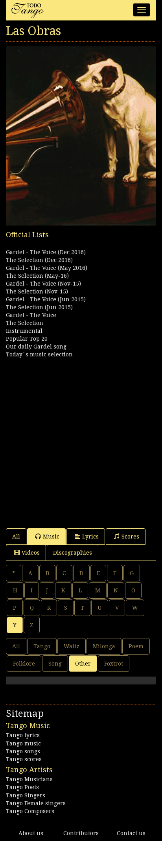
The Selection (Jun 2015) (39, 307)
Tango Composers (30, 811)
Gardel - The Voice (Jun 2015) (46, 299)
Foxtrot (113, 663)
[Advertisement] (81, 439)
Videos (31, 553)
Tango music (23, 743)
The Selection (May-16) (37, 276)
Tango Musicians (29, 779)
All (16, 536)
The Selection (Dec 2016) (39, 260)
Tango (41, 646)
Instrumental (24, 331)
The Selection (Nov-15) (37, 291)
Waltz (71, 646)
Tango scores (24, 759)
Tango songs (23, 751)
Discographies (72, 553)
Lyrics (90, 536)
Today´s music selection (39, 354)
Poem (136, 646)
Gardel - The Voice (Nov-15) (43, 283)
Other (83, 663)
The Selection (24, 323)
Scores (130, 536)
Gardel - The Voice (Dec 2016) (46, 252)
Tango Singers (25, 795)
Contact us (131, 833)
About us (30, 833)
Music (51, 536)
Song (55, 663)
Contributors (81, 833)
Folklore (24, 663)
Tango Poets (22, 787)
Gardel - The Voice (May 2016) (46, 268)
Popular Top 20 (27, 339)
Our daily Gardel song (36, 346)
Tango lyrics (23, 735)
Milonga (104, 646)
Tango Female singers (36, 803)
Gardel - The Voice (31, 315)
